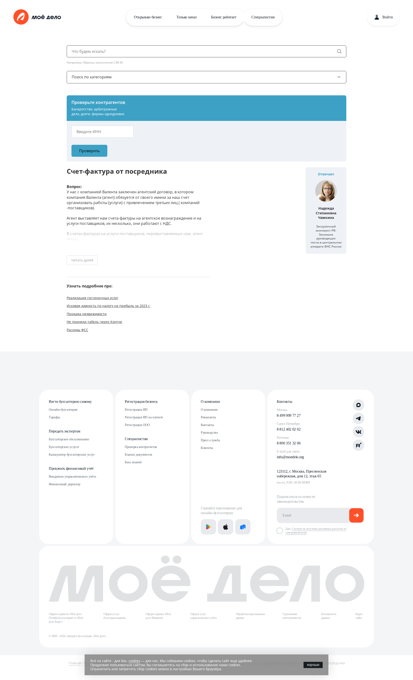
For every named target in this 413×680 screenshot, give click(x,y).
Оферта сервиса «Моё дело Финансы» (158, 616)
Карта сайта (359, 616)
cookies (134, 660)
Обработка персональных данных (250, 616)
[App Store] (225, 526)
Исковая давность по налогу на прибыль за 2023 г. (108, 305)
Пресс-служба (210, 440)
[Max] (358, 405)
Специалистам (262, 17)
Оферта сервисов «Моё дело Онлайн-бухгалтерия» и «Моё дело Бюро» (66, 617)
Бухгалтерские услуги (64, 447)
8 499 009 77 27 (288, 415)
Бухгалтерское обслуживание (69, 439)
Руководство (209, 432)
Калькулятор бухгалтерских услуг (72, 454)
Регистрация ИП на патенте (144, 417)
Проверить (89, 150)
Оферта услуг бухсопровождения (114, 616)
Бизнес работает (223, 17)
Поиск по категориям (92, 77)
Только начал (186, 17)
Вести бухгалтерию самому (70, 401)
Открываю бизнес (148, 17)
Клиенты (207, 448)
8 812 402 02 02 (288, 429)
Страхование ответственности (292, 616)
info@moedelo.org (290, 457)
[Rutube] (358, 445)
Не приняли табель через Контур (94, 321)
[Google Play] (208, 526)
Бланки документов (138, 454)
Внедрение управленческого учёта (72, 476)
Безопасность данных (328, 616)
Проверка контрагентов (141, 447)
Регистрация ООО (137, 425)
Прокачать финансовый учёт (71, 468)
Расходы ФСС (77, 330)
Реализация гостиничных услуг (92, 298)
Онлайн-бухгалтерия (63, 409)
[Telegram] (358, 418)
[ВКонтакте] (358, 431)
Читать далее (82, 260)
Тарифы (54, 417)
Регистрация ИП (136, 409)
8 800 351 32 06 (288, 443)
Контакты (207, 425)
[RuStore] (242, 526)
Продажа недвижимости (87, 314)
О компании (210, 401)
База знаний (133, 462)
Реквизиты (208, 417)
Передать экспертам (64, 431)
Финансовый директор (64, 484)
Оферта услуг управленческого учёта (203, 616)
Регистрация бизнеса (141, 401)
